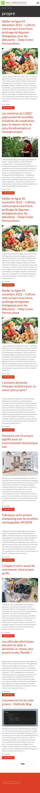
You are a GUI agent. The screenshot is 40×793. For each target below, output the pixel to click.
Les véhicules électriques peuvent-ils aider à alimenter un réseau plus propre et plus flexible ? (18, 647)
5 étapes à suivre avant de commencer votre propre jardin (18, 569)
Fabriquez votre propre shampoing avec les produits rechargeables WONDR (20, 518)
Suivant (30, 763)
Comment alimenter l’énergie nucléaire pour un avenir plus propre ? (19, 386)
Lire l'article (8, 108)
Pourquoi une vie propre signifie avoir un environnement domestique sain (20, 441)
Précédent (8, 763)
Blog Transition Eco (16, 2)
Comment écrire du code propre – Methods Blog (17, 702)
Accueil (4, 8)
